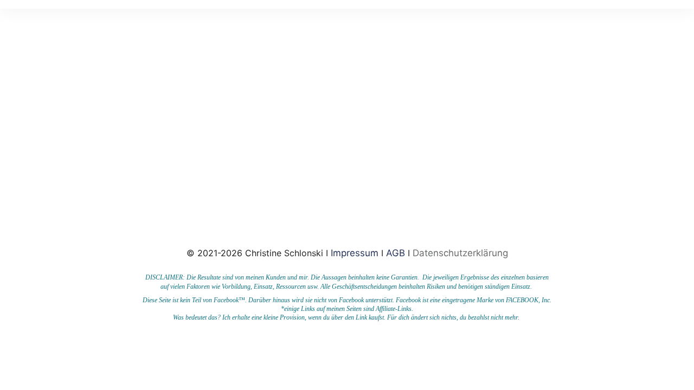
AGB (395, 253)
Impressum (356, 253)
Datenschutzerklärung (460, 253)
